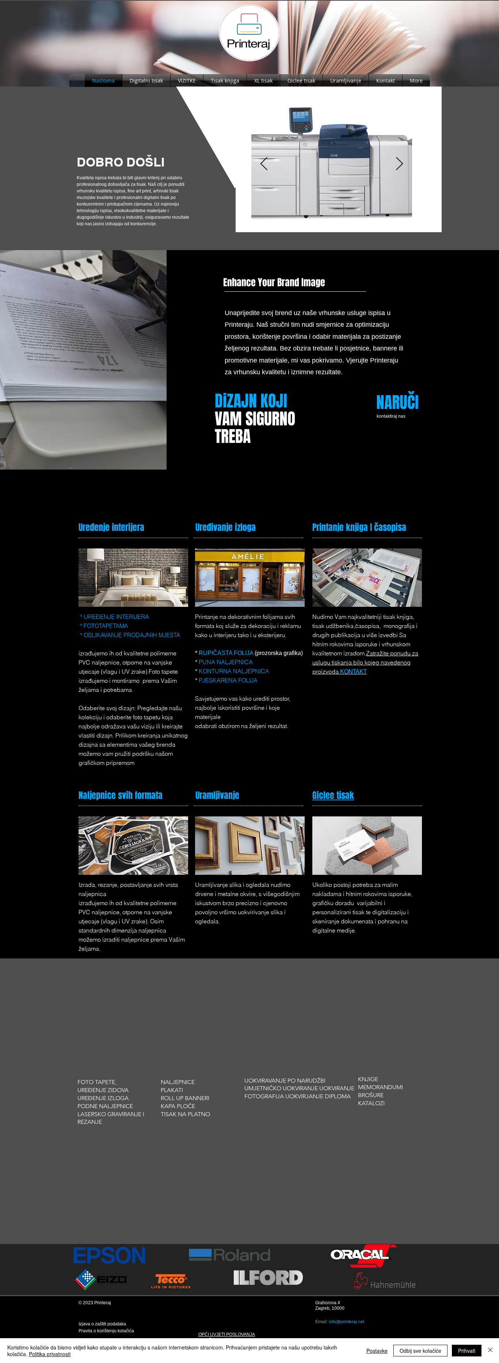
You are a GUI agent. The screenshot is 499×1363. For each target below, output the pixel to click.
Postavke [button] (377, 1350)
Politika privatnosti (50, 1354)
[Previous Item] (264, 164)
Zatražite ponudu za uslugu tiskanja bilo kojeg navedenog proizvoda (365, 662)
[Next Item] (399, 164)
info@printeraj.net (346, 1321)
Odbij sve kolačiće (420, 1350)
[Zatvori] (490, 1350)
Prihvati (466, 1350)
